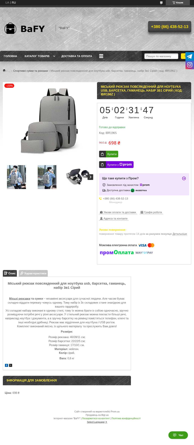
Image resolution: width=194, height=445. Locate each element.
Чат (181, 435)
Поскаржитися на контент (96, 418)
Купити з (113, 164)
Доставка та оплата (76, 56)
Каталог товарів (37, 56)
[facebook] (6, 365)
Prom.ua (115, 411)
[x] (10, 365)
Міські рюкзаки (19, 298)
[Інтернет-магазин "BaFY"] (27, 28)
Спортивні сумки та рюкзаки (30, 70)
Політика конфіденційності (126, 418)
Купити (112, 154)
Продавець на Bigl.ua (97, 415)
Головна (10, 56)
